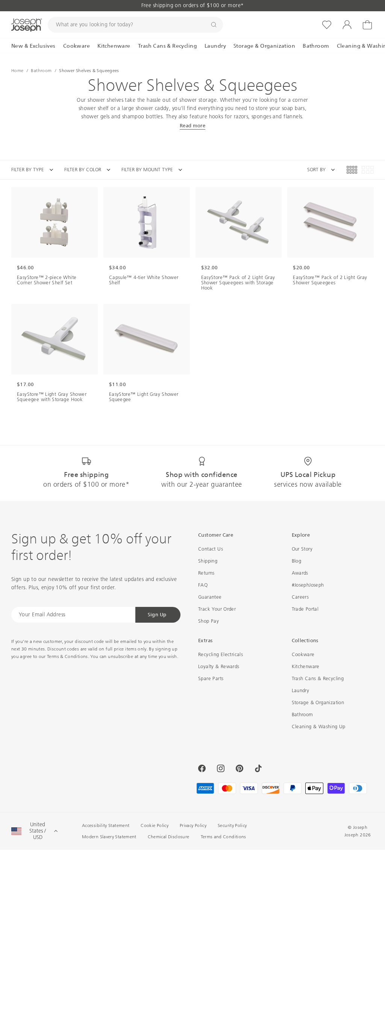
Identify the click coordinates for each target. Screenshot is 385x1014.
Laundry (300, 690)
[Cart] (367, 24)
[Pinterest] (239, 768)
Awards (300, 573)
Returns (206, 573)
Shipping (207, 561)
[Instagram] (220, 768)
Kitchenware (306, 666)
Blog (297, 561)
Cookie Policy (154, 825)
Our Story (302, 549)
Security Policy (232, 825)
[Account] (347, 24)
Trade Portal (305, 609)
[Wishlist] (326, 24)
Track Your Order (217, 609)
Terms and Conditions (223, 836)
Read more (193, 125)
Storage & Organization (318, 702)
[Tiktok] (258, 768)
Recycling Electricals (220, 654)
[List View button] (368, 170)
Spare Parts (210, 678)
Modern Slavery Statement (109, 836)
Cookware (303, 654)
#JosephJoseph (308, 585)
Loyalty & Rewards (218, 666)
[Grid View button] (352, 170)
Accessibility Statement (105, 825)
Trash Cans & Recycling (318, 678)
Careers (300, 597)
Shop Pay (208, 621)
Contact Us (210, 549)
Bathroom (302, 714)
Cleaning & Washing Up (319, 726)
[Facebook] (202, 768)
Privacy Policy (193, 825)
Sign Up (157, 614)
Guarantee (210, 597)
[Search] (214, 24)
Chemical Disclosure (168, 836)
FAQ (203, 585)
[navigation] (102, 169)
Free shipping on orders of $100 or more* (192, 5)
